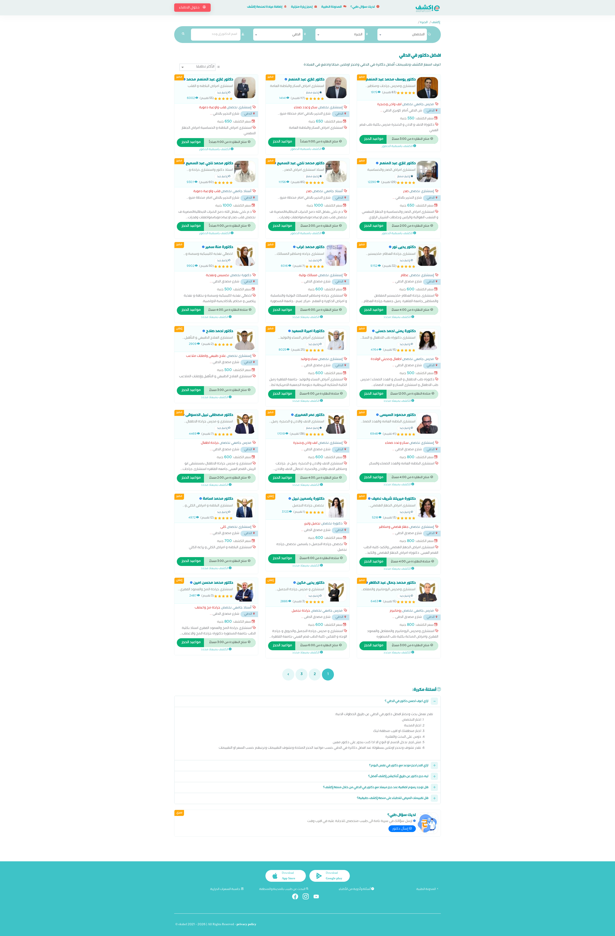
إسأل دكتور (400, 829)
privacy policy (246, 925)
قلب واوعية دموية (212, 108)
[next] (288, 675)
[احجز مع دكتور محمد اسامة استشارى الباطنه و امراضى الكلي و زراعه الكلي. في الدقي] (244, 506)
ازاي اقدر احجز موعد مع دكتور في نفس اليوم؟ (398, 766)
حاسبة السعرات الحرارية (225, 889)
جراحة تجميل (301, 611)
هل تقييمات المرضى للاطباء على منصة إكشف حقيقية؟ (392, 798)
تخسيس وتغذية (217, 276)
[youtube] (318, 897)
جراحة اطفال (210, 443)
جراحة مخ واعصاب (207, 608)
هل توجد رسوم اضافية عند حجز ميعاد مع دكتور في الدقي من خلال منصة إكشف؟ (375, 787)
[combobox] (402, 35)
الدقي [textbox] (296, 35)
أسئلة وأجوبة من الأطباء (355, 889)
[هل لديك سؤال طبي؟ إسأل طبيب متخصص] (427, 823)
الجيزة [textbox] (358, 35)
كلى (223, 527)
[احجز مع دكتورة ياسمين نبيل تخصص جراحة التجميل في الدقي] (336, 506)
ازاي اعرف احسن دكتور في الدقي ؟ (406, 701)
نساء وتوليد (309, 360)
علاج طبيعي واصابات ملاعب (206, 357)
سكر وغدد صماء (305, 108)
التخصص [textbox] (418, 35)
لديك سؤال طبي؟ (363, 7)
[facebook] (297, 897)
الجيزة (424, 22)
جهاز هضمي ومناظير (394, 527)
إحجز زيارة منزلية (302, 7)
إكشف (435, 22)
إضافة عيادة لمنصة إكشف (265, 7)
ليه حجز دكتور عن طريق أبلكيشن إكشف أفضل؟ (398, 776)
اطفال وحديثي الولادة (386, 360)
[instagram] (308, 897)
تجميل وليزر (312, 524)
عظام (404, 276)
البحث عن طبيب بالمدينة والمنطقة (282, 889)
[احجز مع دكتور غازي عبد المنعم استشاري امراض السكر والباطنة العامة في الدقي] (336, 87)
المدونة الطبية (331, 7)
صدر (406, 192)
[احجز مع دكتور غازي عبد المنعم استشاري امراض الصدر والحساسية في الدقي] (427, 171)
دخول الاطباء (189, 8)
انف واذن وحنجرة (389, 105)
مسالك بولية (308, 276)
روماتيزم (395, 611)
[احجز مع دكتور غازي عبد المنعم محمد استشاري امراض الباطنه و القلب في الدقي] (244, 87)
